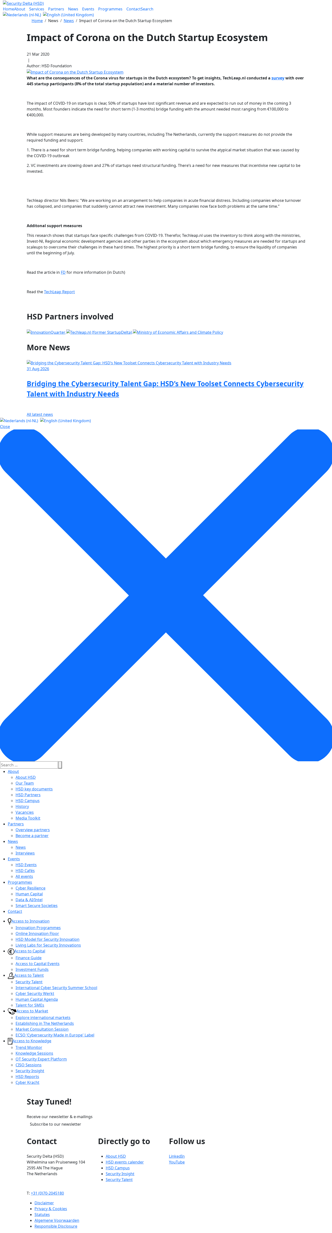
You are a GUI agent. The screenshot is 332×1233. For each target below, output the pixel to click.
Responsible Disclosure (56, 1226)
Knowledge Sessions (34, 1053)
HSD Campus (28, 800)
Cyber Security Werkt (35, 993)
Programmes (20, 882)
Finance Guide (29, 957)
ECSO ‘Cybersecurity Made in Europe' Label (55, 1035)
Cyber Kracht (27, 1082)
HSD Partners (28, 794)
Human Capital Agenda (37, 999)
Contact (15, 911)
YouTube (177, 1162)
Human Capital (29, 894)
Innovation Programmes (38, 927)
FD (63, 272)
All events (24, 876)
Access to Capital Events (38, 963)
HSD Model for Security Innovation (47, 939)
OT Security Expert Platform (41, 1059)
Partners (16, 824)
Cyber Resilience (30, 888)
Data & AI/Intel (29, 899)
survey (277, 78)
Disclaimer (44, 1203)
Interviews (25, 853)
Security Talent (29, 982)
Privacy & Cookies (51, 1208)
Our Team (25, 783)
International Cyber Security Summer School (56, 987)
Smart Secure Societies (37, 905)
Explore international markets (43, 1017)
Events (14, 859)
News (13, 841)
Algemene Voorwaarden (57, 1220)
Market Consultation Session (42, 1029)
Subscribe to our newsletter (55, 1124)
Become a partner (32, 835)
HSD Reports (27, 1076)
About (13, 771)
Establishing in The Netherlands (45, 1023)
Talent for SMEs (30, 1005)
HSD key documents (34, 789)
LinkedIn (177, 1156)
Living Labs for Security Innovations (48, 945)
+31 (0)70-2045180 (47, 1193)
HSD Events (26, 864)
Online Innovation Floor (37, 933)
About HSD (26, 777)
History (22, 806)
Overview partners (33, 829)
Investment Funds (32, 969)
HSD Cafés (25, 870)
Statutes (42, 1214)
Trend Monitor (29, 1047)
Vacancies (25, 812)
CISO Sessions (29, 1065)
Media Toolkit (28, 818)
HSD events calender (125, 1162)
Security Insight (30, 1070)
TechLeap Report (59, 291)
